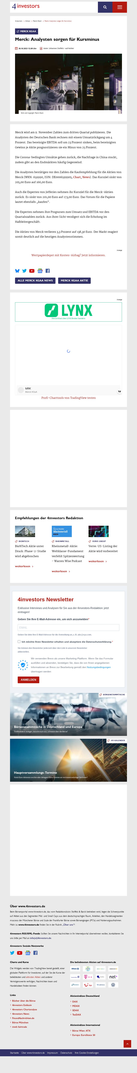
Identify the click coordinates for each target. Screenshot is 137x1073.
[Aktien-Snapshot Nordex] (75, 985)
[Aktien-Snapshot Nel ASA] (113, 977)
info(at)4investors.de (40, 938)
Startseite (14, 1052)
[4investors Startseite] (26, 6)
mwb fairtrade (19, 1026)
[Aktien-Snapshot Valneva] (101, 985)
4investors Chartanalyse (24, 1009)
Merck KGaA (37, 21)
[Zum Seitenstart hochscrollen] (127, 1044)
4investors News (20, 1013)
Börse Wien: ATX (81, 1030)
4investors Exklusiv (22, 1005)
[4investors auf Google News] (40, 271)
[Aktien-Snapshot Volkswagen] (113, 985)
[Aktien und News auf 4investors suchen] (105, 7)
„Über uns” (68, 924)
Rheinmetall (62, 541)
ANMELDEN (28, 679)
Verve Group (99, 541)
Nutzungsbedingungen (99, 667)
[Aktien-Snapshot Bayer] (88, 969)
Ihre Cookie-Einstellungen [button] (87, 1052)
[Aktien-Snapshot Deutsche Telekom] (88, 977)
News (86, 177)
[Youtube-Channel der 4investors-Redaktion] (31, 271)
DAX (75, 1001)
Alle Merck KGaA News (35, 280)
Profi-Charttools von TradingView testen (68, 398)
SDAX (75, 1010)
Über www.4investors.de (33, 1052)
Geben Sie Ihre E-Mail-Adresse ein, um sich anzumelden (53, 619)
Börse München (20, 1022)
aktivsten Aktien (33, 977)
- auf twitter (69, 48)
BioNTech (24, 541)
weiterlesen (22, 566)
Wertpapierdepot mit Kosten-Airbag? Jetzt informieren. (68, 255)
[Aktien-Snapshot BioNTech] (101, 969)
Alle (119, 7)
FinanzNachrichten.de (23, 1018)
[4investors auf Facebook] (48, 271)
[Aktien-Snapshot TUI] (88, 985)
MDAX (76, 1005)
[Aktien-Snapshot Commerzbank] (113, 969)
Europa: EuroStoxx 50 (83, 1035)
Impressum (52, 1052)
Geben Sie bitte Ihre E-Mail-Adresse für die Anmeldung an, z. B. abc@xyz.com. (55, 635)
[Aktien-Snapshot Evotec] (101, 977)
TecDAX (76, 1014)
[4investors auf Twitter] (24, 271)
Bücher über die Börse (23, 1000)
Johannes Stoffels (56, 48)
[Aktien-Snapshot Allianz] (75, 969)
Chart (77, 177)
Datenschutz (66, 1052)
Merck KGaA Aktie (74, 280)
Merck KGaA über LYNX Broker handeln (68, 318)
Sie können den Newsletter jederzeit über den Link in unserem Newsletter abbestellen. (52, 650)
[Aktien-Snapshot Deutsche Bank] (75, 977)
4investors (18, 21)
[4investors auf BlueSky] (17, 271)
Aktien (27, 21)
